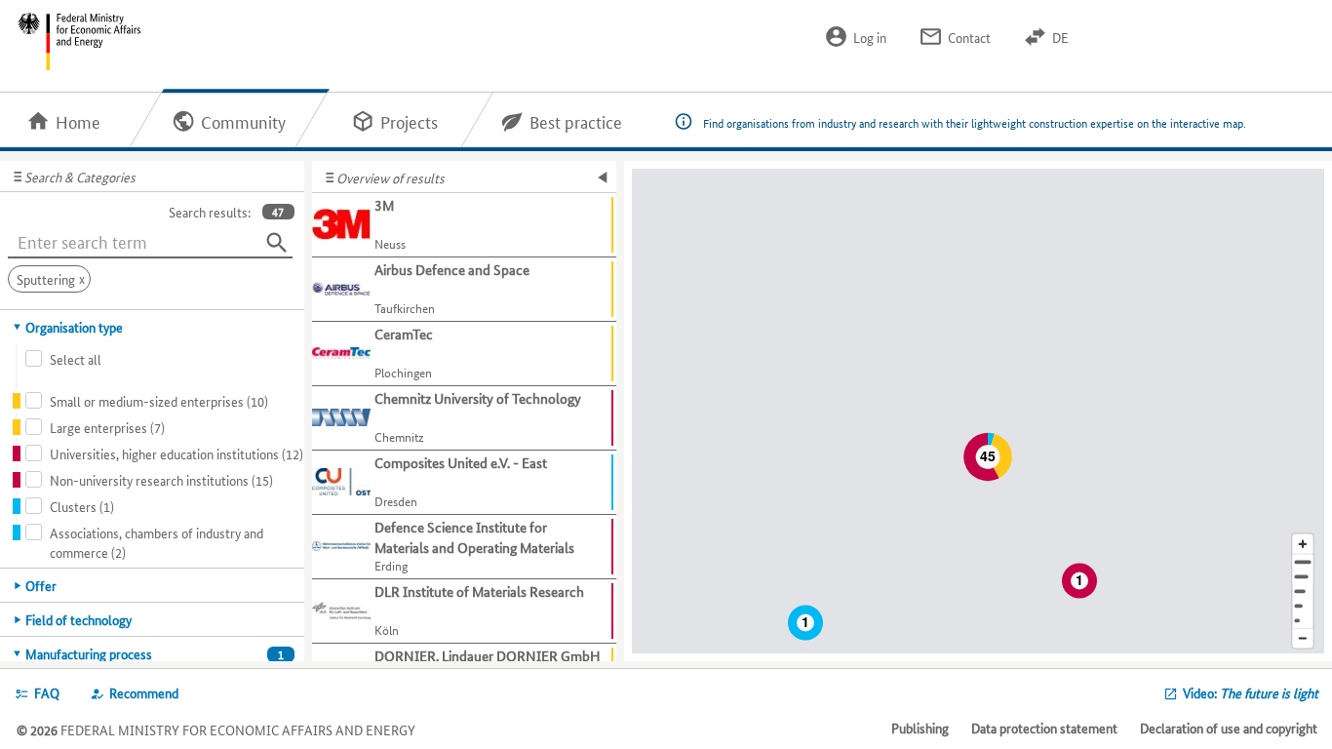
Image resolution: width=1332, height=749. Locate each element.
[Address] (1302, 562)
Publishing (920, 727)
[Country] (1302, 606)
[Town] (1302, 577)
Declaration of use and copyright (1228, 727)
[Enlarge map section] (1302, 543)
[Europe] (1302, 620)
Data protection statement (1044, 727)
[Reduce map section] (1302, 639)
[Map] (978, 411)
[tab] (152, 326)
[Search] (277, 242)
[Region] (1302, 591)
